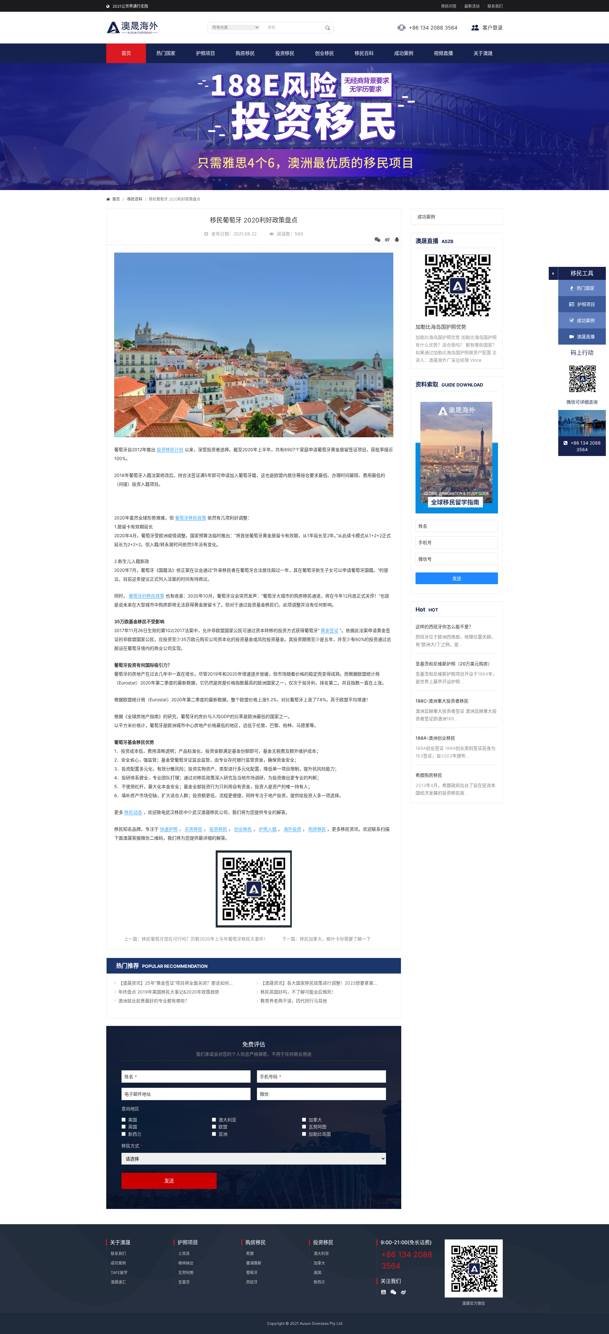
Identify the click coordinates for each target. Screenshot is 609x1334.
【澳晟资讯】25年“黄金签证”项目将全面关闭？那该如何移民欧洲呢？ (184, 983)
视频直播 (443, 53)
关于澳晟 (483, 53)
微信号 (425, 559)
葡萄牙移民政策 (190, 517)
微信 (264, 1094)
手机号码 (270, 1076)
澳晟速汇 (118, 1282)
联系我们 (495, 6)
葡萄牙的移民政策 (146, 595)
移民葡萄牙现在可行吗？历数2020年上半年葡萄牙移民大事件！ (205, 938)
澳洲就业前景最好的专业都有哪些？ (153, 1000)
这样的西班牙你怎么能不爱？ (444, 626)
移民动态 (133, 812)
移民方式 (132, 1145)
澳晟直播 (586, 336)
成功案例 (403, 53)
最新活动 (472, 6)
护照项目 (205, 53)
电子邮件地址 (137, 1094)
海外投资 (292, 829)
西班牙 (252, 1282)
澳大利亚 (321, 1253)
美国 (317, 1272)
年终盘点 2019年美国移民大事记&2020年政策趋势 (168, 991)
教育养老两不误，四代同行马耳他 (293, 1000)
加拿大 (319, 1263)
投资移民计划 (170, 449)
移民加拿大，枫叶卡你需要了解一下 (335, 938)
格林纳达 (185, 1263)
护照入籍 (268, 829)
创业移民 (324, 53)
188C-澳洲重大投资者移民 (442, 700)
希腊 (250, 1253)
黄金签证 (329, 630)
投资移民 (284, 53)
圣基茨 (184, 1282)
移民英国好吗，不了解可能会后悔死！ (298, 991)
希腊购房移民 (429, 775)
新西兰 (319, 1282)
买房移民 (193, 829)
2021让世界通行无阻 (130, 6)
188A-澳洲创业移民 (435, 738)
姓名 (130, 1076)
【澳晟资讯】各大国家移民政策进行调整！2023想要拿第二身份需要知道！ (326, 983)
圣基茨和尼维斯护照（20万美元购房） (454, 663)
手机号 (425, 542)
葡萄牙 (252, 1272)
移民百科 (364, 53)
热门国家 (165, 53)
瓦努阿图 (185, 1272)
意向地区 (132, 1108)
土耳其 (184, 1253)
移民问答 (448, 6)
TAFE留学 (119, 1272)
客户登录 (492, 27)
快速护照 (169, 829)
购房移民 (245, 53)
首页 (126, 53)
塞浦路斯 (253, 1263)
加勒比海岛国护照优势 (441, 327)
